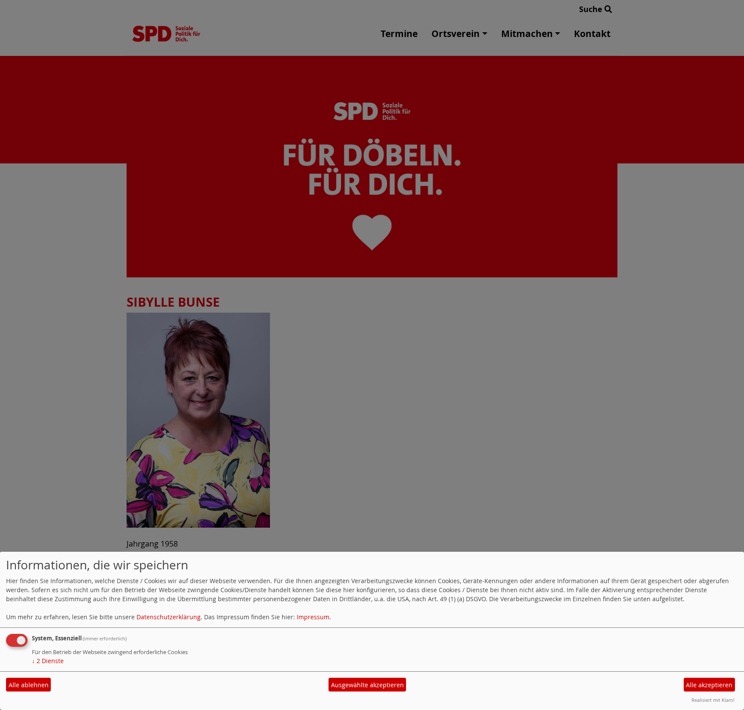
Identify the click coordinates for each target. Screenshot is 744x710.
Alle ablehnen (29, 685)
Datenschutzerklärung (168, 617)
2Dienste (48, 661)
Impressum (313, 617)
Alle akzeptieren (709, 685)
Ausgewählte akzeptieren (367, 685)
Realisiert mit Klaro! (713, 700)
